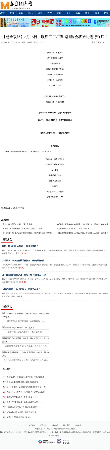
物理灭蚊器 (18, 208)
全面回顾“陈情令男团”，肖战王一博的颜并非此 (26, 346)
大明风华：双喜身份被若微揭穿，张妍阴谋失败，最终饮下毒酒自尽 (82, 224)
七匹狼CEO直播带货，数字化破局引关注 (22, 397)
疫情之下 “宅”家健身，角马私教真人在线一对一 (25, 402)
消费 (106, 13)
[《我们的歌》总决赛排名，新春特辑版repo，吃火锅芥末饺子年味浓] (25, 317)
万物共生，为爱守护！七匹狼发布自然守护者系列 (26, 392)
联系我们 (43, 425)
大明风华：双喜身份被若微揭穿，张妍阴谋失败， (24, 260)
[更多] (23, 253)
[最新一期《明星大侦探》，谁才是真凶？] (19, 328)
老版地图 (55, 425)
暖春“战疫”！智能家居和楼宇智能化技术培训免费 (25, 377)
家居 (59, 13)
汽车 (49, 13)
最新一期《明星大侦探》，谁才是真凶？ (18, 224)
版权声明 (77, 425)
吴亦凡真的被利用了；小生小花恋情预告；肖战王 (26, 360)
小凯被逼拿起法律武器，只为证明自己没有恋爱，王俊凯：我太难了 (82, 233)
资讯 (11, 13)
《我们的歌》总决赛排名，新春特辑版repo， (26, 321)
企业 (68, 13)
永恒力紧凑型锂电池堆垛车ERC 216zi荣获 (22, 382)
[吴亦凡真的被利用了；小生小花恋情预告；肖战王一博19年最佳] (25, 356)
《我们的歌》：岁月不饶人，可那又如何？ (72, 229)
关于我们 (32, 425)
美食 (87, 13)
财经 (21, 13)
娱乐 (40, 13)
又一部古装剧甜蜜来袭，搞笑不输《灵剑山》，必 (24, 275)
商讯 (97, 13)
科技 (30, 13)
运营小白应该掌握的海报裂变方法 (20, 417)
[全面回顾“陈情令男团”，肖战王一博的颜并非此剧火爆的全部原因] (25, 342)
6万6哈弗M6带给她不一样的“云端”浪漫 (21, 412)
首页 (2, 13)
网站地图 (66, 425)
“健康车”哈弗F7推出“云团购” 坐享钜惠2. (22, 407)
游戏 (78, 13)
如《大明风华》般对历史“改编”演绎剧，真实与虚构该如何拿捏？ (27, 233)
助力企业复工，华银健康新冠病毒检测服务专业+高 (26, 387)
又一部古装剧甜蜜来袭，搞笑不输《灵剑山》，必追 (22, 229)
